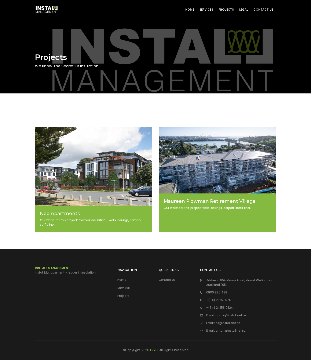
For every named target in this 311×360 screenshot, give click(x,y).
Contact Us (263, 9)
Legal (243, 9)
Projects (226, 9)
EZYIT (154, 350)
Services (206, 9)
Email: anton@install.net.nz (226, 330)
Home (189, 9)
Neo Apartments (60, 213)
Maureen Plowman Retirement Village (210, 201)
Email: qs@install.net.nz (223, 323)
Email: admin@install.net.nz (226, 315)
